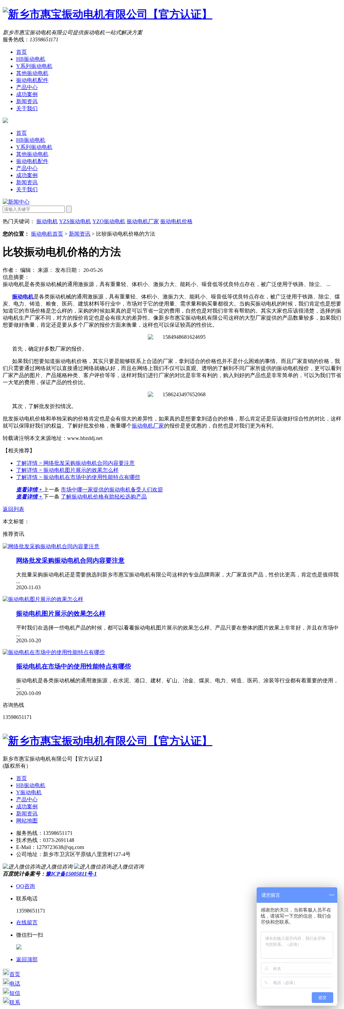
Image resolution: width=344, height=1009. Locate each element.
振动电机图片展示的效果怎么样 (67, 470)
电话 (14, 983)
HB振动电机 (30, 59)
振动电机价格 (176, 221)
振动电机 (47, 221)
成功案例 (27, 94)
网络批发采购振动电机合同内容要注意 (75, 463)
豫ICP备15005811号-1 (71, 874)
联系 (14, 1002)
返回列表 (13, 509)
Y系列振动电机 (34, 66)
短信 (14, 993)
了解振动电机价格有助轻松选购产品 (104, 496)
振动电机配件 (32, 80)
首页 (21, 52)
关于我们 (27, 108)
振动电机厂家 (143, 221)
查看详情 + (29, 489)
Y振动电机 (29, 792)
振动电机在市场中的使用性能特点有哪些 (78, 477)
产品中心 (27, 87)
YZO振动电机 (108, 221)
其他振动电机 (32, 73)
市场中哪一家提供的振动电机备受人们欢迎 (112, 489)
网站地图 (27, 820)
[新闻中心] (16, 202)
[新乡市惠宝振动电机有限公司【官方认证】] (107, 14)
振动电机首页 (47, 234)
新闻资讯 (27, 101)
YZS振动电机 (75, 221)
